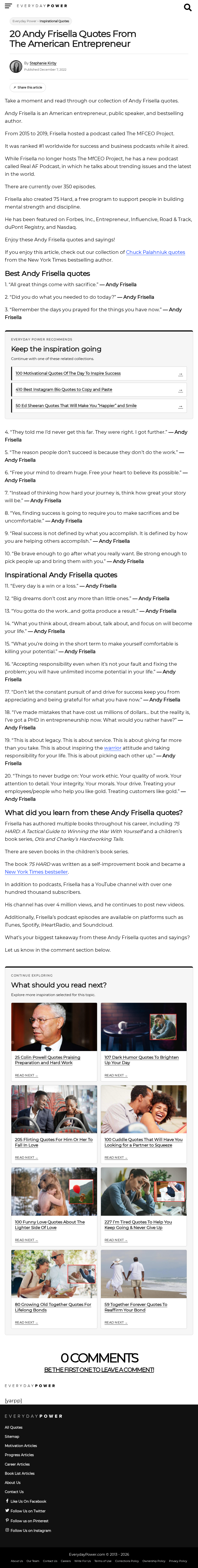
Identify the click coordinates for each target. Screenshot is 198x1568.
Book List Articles (20, 1473)
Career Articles (17, 1464)
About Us (13, 1482)
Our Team (33, 1561)
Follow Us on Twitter (28, 1511)
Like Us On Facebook (28, 1501)
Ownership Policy (153, 1561)
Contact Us (14, 1492)
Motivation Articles (21, 1446)
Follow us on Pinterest (29, 1521)
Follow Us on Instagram (30, 1530)
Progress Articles (19, 1455)
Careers (66, 1561)
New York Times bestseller (36, 872)
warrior (112, 748)
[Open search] (188, 5)
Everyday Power (24, 21)
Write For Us (82, 1561)
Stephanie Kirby (43, 63)
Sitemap (12, 1436)
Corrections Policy (127, 1561)
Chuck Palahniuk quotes (155, 252)
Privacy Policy (178, 1561)
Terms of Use (103, 1561)
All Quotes (13, 1427)
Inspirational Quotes (54, 21)
